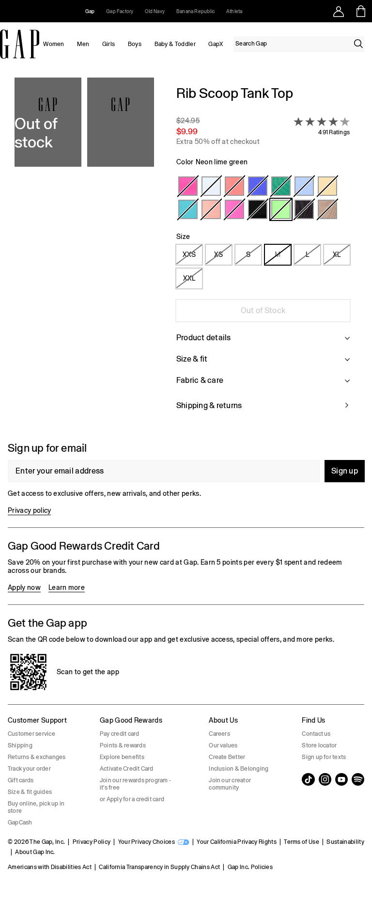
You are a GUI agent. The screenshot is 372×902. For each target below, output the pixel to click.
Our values (223, 745)
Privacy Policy (91, 842)
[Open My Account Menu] (338, 11)
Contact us (316, 733)
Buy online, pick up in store (36, 807)
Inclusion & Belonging (238, 768)
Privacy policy (29, 510)
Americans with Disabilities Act (50, 867)
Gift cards (20, 780)
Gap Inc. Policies (250, 867)
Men (83, 44)
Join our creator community (230, 784)
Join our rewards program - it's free (135, 784)
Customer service (31, 733)
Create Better (227, 757)
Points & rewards (123, 745)
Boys (134, 44)
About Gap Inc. (35, 852)
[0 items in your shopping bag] (361, 11)
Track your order (29, 768)
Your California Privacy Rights (237, 842)
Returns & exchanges (37, 757)
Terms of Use (301, 842)
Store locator (319, 745)
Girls (108, 44)
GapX (215, 44)
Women (53, 44)
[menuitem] (54, 44)
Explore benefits (122, 757)
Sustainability (345, 842)
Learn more (66, 587)
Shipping (20, 745)
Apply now (24, 587)
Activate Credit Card (127, 768)
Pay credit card (120, 733)
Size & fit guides (30, 792)
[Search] (358, 43)
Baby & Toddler (175, 44)
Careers (219, 733)
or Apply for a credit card (132, 799)
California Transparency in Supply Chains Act (159, 867)
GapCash (20, 822)
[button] (84, 254)
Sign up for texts (324, 757)
